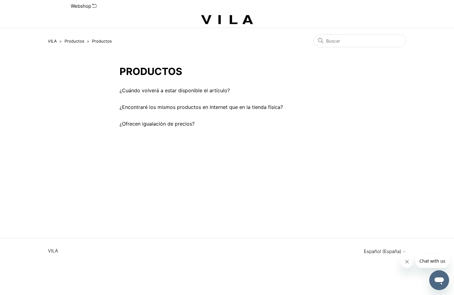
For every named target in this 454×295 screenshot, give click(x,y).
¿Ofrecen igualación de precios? (157, 124)
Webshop (81, 6)
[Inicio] (227, 20)
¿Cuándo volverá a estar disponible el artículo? (175, 90)
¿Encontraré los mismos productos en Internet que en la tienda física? (201, 107)
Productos (74, 41)
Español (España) (383, 251)
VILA (52, 41)
